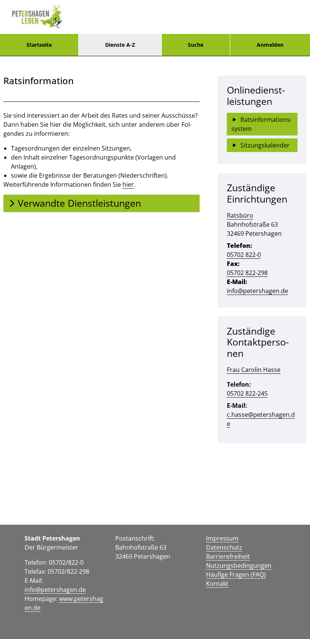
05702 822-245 (247, 393)
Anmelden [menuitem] (270, 44)
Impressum (222, 538)
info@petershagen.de (257, 291)
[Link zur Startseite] (37, 17)
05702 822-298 (247, 273)
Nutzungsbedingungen (238, 565)
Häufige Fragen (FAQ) (236, 574)
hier (128, 184)
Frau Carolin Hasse (254, 370)
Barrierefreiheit (228, 556)
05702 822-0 (244, 254)
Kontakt (217, 583)
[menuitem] (39, 45)
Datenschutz (224, 547)
